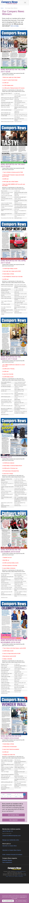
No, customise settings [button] (21, 900)
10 (2, 796)
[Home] (9, 2)
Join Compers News (13, 815)
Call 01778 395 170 (7, 831)
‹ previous (8, 794)
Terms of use (11, 876)
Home (2, 8)
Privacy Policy (20, 875)
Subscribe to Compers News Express (11, 850)
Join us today (15, 26)
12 (7, 796)
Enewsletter (20, 876)
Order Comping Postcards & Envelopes (12, 854)
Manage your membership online (10, 839)
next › (16, 796)
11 (4, 796)
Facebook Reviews (7, 860)
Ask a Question (13, 820)
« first (3, 794)
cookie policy (22, 897)
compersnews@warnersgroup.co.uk (11, 835)
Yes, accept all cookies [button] (8, 900)
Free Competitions (7, 862)
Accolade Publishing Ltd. (21, 871)
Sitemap (16, 876)
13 (10, 796)
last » (21, 796)
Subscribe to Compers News (9, 845)
